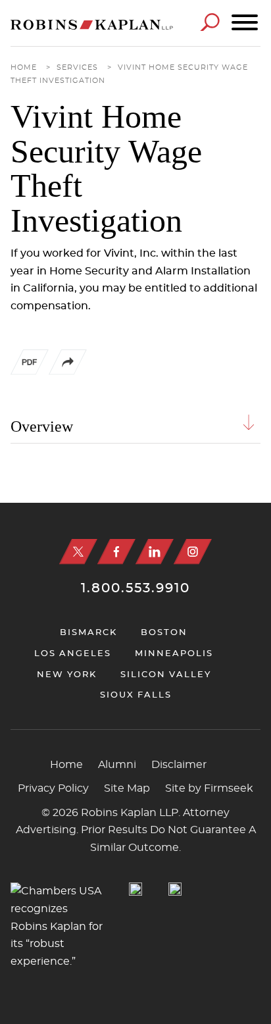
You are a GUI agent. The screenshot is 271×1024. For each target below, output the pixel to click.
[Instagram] (193, 552)
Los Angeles (72, 654)
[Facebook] (116, 552)
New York (67, 675)
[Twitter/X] (78, 552)
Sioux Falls (136, 695)
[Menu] (244, 23)
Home (24, 67)
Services (77, 67)
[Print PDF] (30, 372)
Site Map (127, 788)
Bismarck (88, 632)
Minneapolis (174, 654)
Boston (164, 632)
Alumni (117, 764)
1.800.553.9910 (135, 588)
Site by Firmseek (209, 788)
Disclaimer (179, 764)
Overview (42, 426)
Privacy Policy (53, 788)
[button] (68, 372)
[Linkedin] (155, 552)
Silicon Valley (165, 675)
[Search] (210, 22)
